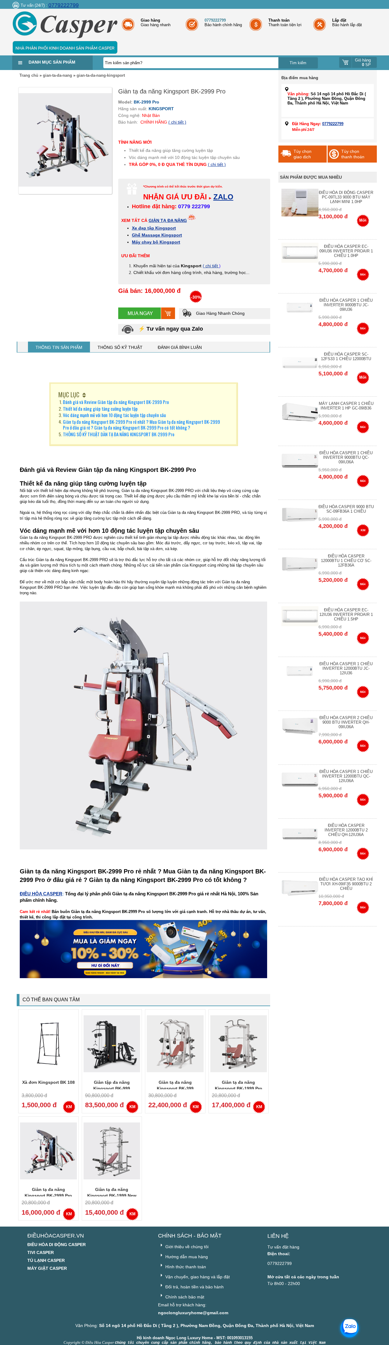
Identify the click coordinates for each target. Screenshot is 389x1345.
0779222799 (63, 5)
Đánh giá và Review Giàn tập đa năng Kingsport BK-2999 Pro (116, 402)
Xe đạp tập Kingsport (154, 228)
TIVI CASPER (40, 1252)
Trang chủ (28, 75)
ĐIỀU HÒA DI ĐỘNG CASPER (56, 1244)
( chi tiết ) (177, 122)
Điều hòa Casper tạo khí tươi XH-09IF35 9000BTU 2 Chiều (346, 884)
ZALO (223, 197)
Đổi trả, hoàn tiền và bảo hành (194, 1286)
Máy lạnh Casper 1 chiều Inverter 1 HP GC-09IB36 (346, 405)
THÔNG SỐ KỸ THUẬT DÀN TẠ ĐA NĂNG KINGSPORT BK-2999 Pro (118, 434)
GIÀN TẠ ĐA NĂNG (168, 220)
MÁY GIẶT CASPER (47, 1268)
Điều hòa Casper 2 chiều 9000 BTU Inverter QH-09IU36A (346, 722)
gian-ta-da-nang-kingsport (101, 75)
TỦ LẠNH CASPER (46, 1260)
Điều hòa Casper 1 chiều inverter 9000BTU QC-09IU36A (346, 457)
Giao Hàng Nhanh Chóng (220, 313)
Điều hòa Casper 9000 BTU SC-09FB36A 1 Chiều (346, 509)
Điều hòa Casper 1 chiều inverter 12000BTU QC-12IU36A (346, 776)
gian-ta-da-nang (57, 75)
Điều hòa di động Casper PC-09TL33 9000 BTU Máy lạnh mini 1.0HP (346, 197)
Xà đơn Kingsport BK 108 (48, 1082)
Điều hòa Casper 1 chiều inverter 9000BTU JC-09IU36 (346, 305)
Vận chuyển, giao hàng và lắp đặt (197, 1276)
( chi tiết (211, 265)
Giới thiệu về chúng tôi (186, 1246)
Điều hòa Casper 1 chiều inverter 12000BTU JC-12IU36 (346, 668)
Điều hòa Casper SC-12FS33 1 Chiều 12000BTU (346, 356)
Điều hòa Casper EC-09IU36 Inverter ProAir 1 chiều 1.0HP (346, 251)
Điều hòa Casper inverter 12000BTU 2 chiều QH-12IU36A (346, 830)
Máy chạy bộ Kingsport (156, 242)
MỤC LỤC (68, 394)
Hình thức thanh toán (185, 1266)
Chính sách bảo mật (184, 1296)
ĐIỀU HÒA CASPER (41, 893)
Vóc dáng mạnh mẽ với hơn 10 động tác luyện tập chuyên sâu (114, 415)
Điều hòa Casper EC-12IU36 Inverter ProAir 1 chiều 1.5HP (346, 614)
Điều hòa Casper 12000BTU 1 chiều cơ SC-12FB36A (346, 560)
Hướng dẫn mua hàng (186, 1256)
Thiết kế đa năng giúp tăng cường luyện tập (100, 408)
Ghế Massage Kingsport (157, 235)
